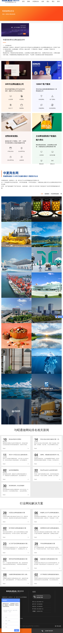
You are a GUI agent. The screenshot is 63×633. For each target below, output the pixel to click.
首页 (23, 1)
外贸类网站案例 (55, 193)
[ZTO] (47, 209)
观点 (48, 1)
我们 (53, 1)
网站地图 (59, 626)
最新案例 (47, 193)
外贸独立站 (36, 1)
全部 (42, 193)
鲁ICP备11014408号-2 (34, 626)
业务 (42, 1)
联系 (58, 1)
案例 (28, 1)
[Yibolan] (16, 234)
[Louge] (16, 361)
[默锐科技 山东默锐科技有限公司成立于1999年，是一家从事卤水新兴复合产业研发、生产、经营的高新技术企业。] (47, 335)
